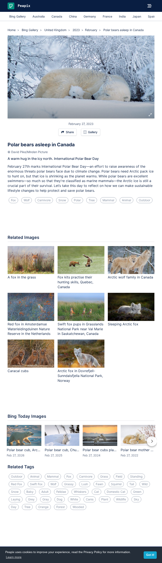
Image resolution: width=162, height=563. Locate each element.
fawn (99, 484)
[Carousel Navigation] (81, 444)
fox (13, 200)
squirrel (116, 484)
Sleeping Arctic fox (123, 324)
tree (92, 200)
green (137, 491)
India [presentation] (122, 16)
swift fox (36, 484)
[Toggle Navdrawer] (149, 6)
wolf (27, 200)
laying (15, 499)
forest (60, 507)
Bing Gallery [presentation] (17, 16)
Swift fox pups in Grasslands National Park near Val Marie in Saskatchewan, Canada (80, 329)
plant (104, 499)
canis (89, 499)
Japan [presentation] (136, 16)
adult (45, 491)
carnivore (44, 200)
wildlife (121, 499)
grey (31, 499)
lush (84, 484)
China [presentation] (73, 16)
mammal (108, 200)
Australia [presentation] (38, 16)
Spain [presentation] (152, 16)
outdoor (144, 200)
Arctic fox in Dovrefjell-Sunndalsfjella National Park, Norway (80, 376)
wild (145, 484)
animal (126, 200)
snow (62, 200)
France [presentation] (107, 16)
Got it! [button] (150, 554)
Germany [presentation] (90, 16)
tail (131, 484)
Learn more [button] (14, 557)
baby (30, 491)
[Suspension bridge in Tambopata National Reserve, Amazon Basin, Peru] (11, 77)
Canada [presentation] (56, 16)
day (13, 507)
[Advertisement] (81, 220)
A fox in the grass (22, 277)
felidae (61, 491)
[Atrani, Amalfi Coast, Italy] (150, 77)
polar (77, 200)
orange (43, 507)
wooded (78, 507)
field (119, 476)
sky (136, 499)
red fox (16, 484)
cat (96, 491)
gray (45, 499)
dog (59, 499)
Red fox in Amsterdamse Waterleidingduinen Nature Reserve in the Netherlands (29, 329)
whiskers (80, 491)
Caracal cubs (18, 371)
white (74, 499)
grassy (69, 484)
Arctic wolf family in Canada (130, 277)
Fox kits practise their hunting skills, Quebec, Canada (75, 282)
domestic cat (116, 491)
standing (136, 476)
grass (104, 476)
